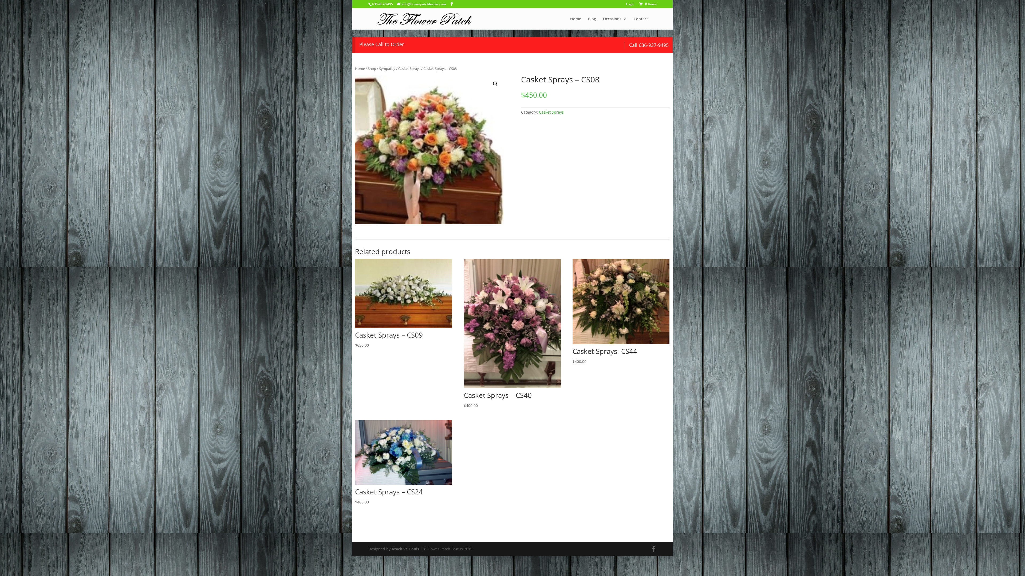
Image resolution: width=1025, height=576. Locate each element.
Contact (641, 19)
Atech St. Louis (405, 548)
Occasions (612, 19)
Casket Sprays (409, 68)
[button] (495, 84)
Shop (372, 68)
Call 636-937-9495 (649, 45)
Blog (592, 19)
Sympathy (387, 68)
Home (575, 19)
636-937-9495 (382, 4)
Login (630, 4)
